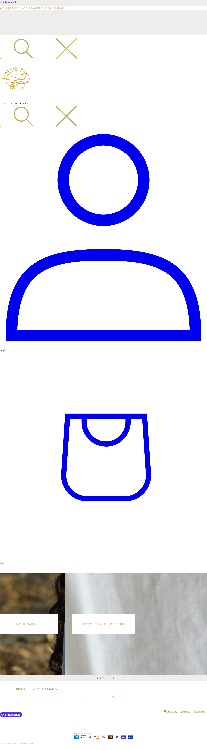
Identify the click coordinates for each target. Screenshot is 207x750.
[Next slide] (106, 678)
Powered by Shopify (25, 743)
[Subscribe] (121, 697)
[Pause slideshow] (113, 678)
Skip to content (8, 2)
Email (115, 697)
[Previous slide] (94, 678)
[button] (103, 49)
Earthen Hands (12, 743)
